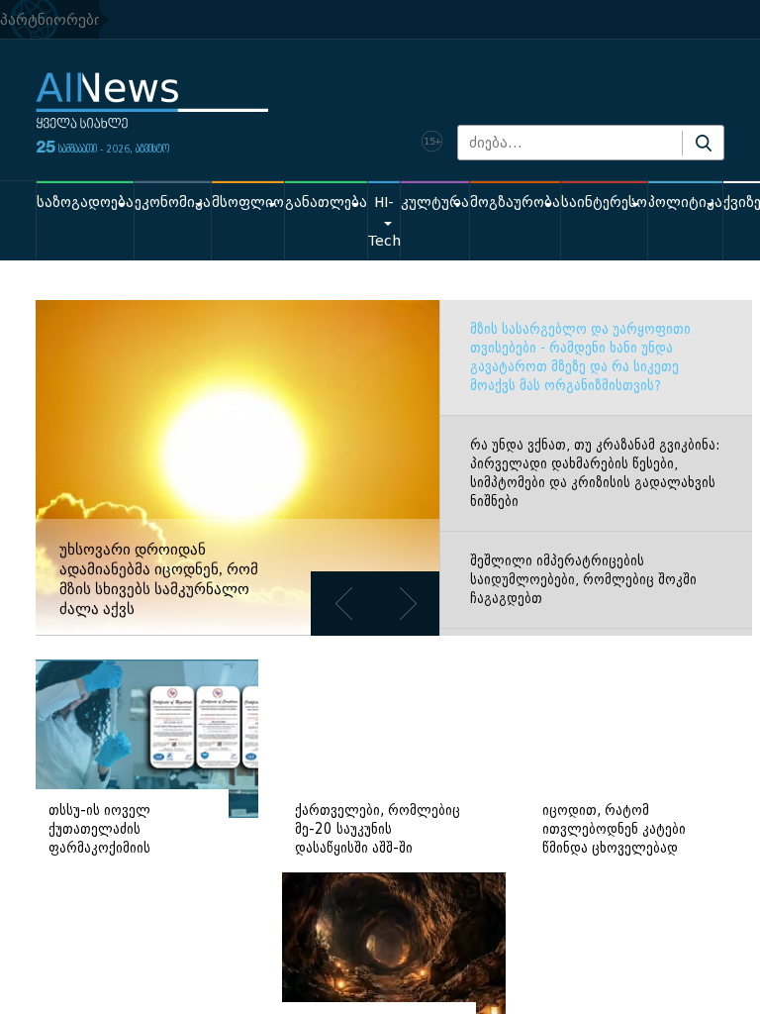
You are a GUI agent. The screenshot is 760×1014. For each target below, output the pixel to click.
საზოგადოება (85, 202)
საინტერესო (604, 202)
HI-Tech (384, 222)
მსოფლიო (248, 202)
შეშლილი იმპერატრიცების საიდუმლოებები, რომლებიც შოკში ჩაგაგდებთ (583, 580)
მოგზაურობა (515, 202)
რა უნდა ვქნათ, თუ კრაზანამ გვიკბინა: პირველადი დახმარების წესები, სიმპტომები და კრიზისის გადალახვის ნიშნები (594, 473)
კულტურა (435, 202)
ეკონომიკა (173, 202)
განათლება (326, 202)
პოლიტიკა (685, 202)
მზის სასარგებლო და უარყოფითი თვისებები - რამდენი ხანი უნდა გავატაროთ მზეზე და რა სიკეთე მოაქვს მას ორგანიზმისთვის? (580, 357)
